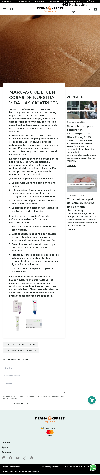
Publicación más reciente (21, 350)
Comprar (6, 442)
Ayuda (5, 447)
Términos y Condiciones (52, 467)
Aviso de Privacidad (73, 467)
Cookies (87, 467)
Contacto (6, 452)
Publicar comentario (18, 404)
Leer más (71, 165)
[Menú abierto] (6, 9)
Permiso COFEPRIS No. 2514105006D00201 (20, 472)
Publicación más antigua (20, 345)
